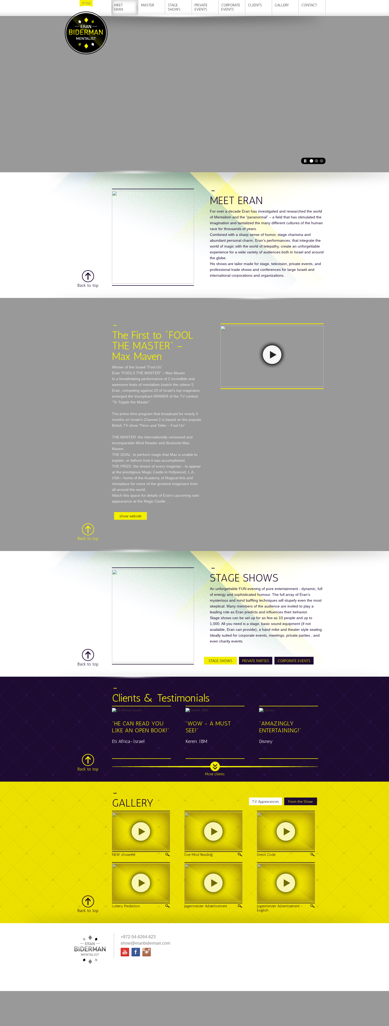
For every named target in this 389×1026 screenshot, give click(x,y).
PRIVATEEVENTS (201, 7)
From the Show (300, 801)
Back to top (88, 285)
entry (321, 1019)
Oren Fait (290, 1019)
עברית (86, 3)
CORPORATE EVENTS (294, 661)
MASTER (147, 5)
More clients (215, 774)
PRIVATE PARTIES (255, 661)
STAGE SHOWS (220, 661)
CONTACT (309, 5)
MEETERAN (118, 7)
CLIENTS (255, 5)
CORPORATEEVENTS (230, 7)
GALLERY (282, 5)
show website (130, 516)
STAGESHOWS (174, 7)
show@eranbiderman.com (145, 943)
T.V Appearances (265, 801)
